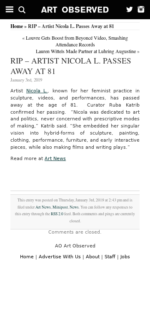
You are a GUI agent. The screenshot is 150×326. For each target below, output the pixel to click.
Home (16, 26)
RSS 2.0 (57, 213)
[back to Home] (75, 9)
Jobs (125, 257)
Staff (110, 257)
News (74, 207)
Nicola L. (37, 91)
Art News (55, 158)
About (93, 257)
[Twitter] (127, 9)
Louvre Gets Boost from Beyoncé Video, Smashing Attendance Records (77, 41)
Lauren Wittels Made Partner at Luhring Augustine (86, 51)
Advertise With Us (60, 257)
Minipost (60, 207)
